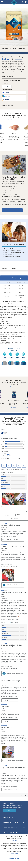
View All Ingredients (13, 120)
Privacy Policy (14, 840)
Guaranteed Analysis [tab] (14, 267)
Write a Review (18, 59)
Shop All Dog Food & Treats (13, 387)
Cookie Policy (14, 853)
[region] (14, 135)
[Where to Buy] (26, 2)
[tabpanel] (14, 321)
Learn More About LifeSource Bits (12, 210)
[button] (2, 2)
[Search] (23, 2)
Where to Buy (9, 810)
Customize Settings (14, 858)
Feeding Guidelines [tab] (4, 267)
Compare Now (21, 6)
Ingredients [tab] (23, 267)
